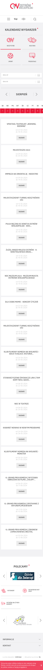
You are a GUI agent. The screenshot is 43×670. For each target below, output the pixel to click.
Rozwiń (21, 138)
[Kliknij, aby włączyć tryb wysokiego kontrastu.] (23, 19)
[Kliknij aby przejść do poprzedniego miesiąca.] (7, 94)
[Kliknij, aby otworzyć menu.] (8, 19)
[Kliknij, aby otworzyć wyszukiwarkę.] (35, 19)
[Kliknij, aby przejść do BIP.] (16, 19)
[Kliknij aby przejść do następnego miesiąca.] (36, 94)
